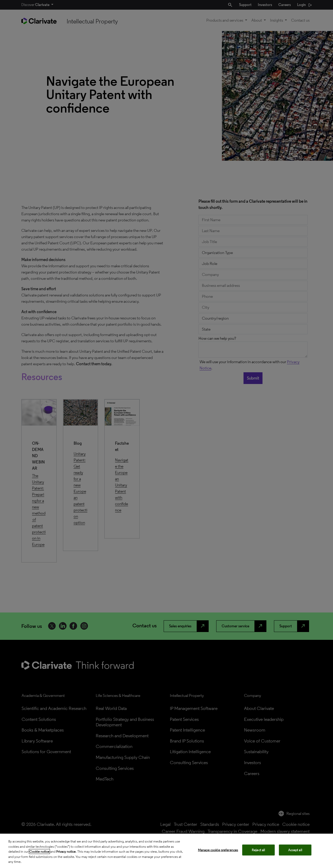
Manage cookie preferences (218, 850)
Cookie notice (39, 851)
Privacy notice (66, 851)
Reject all (258, 850)
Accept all (295, 850)
